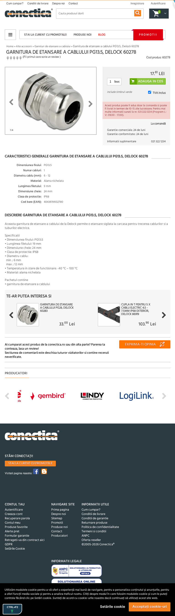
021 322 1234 (158, 141)
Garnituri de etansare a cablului (52, 46)
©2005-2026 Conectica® (98, 544)
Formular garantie (17, 535)
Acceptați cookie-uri (149, 606)
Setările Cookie (15, 548)
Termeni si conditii (94, 531)
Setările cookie (112, 606)
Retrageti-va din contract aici (24, 540)
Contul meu (13, 522)
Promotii (148, 34)
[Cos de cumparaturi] (164, 13)
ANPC (85, 535)
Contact (73, 3)
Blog (102, 34)
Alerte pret (12, 531)
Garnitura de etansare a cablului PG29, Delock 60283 (57, 308)
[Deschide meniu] (10, 34)
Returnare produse (94, 522)
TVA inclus (159, 93)
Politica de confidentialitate (100, 527)
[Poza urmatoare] (90, 104)
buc (117, 81)
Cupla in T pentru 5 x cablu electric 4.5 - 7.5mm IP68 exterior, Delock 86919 (135, 309)
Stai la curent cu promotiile (30, 463)
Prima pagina (60, 509)
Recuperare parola (17, 518)
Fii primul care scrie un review (41, 56)
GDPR (9, 544)
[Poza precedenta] (11, 102)
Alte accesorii (24, 46)
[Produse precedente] (11, 315)
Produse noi (82, 34)
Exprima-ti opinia (140, 345)
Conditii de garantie (95, 518)
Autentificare (14, 509)
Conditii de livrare (37, 3)
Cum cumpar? (14, 3)
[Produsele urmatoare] (164, 315)
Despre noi (58, 3)
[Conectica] (32, 436)
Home (9, 46)
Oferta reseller (91, 540)
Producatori (59, 535)
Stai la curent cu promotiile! (45, 34)
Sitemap (56, 518)
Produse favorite (16, 527)
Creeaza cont (14, 514)
